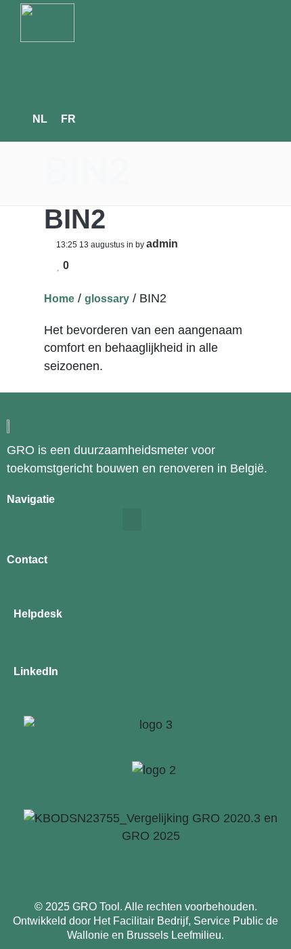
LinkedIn (36, 671)
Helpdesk (38, 614)
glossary (107, 298)
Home (59, 298)
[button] (93, 71)
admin (162, 243)
